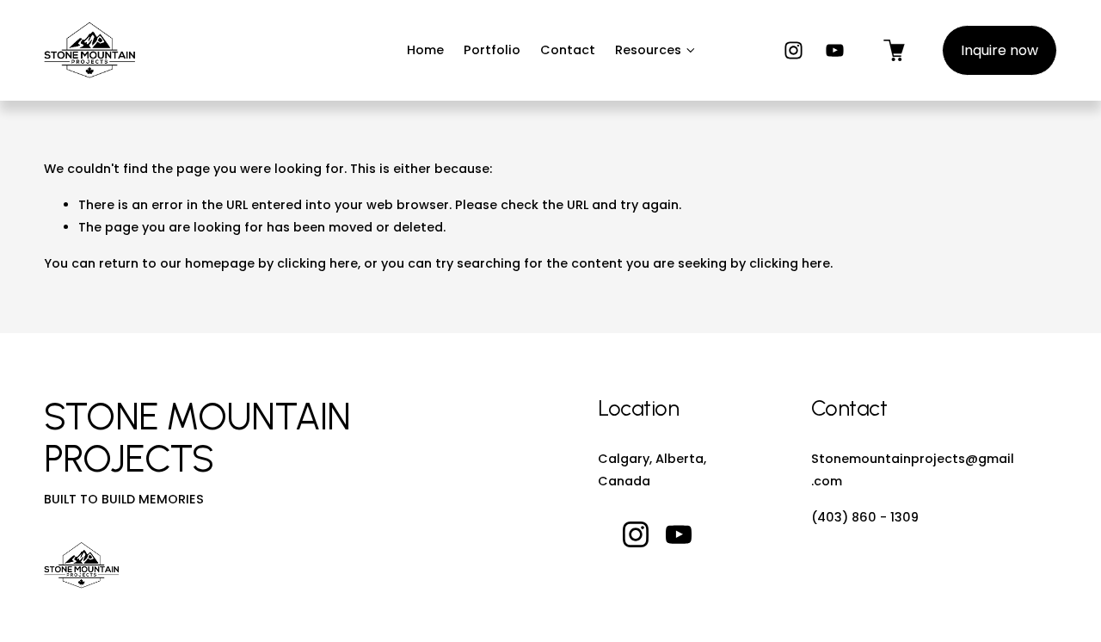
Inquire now (999, 50)
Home (425, 50)
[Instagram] (793, 50)
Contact (567, 50)
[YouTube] (835, 50)
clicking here (317, 263)
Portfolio (492, 50)
